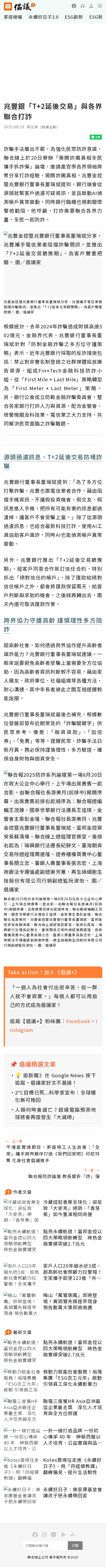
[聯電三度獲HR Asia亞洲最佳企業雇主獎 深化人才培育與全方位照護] (22, 1410)
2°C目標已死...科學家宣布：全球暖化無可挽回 (55, 1096)
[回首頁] (20, 6)
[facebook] (73, 5)
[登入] (91, 5)
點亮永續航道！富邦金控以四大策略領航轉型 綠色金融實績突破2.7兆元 (72, 1237)
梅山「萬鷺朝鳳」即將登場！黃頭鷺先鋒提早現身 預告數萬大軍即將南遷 (70, 1301)
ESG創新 (74, 16)
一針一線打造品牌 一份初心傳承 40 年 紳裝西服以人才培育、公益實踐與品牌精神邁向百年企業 (72, 1436)
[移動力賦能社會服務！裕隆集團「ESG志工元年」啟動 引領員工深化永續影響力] (22, 1381)
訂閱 (75, 1545)
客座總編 (13, 16)
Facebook (78, 1021)
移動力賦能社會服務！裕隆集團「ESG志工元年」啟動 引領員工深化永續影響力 (72, 1378)
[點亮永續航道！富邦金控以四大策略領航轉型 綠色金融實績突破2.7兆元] (22, 1240)
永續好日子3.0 (44, 16)
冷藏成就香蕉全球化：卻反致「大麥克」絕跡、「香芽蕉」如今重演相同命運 (72, 1208)
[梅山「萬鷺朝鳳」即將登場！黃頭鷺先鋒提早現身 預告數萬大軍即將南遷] (22, 1304)
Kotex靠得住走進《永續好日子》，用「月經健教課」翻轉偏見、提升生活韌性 (72, 1466)
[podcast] (82, 5)
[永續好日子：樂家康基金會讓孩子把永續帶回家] (22, 1498)
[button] (99, 5)
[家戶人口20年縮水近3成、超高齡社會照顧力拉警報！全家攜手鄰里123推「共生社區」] (22, 1275)
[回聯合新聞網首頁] (8, 6)
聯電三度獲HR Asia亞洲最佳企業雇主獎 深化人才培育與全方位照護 (72, 1407)
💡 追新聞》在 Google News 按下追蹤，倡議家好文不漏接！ (55, 1079)
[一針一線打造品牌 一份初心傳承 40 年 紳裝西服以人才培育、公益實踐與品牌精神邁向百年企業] (22, 1439)
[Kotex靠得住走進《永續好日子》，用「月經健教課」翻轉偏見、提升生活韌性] (22, 1469)
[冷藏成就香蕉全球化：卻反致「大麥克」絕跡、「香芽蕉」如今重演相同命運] (22, 1211)
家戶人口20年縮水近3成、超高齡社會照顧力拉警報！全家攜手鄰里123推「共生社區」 (72, 1272)
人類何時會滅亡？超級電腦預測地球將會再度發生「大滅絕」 (55, 1113)
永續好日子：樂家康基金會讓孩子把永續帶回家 (72, 1492)
